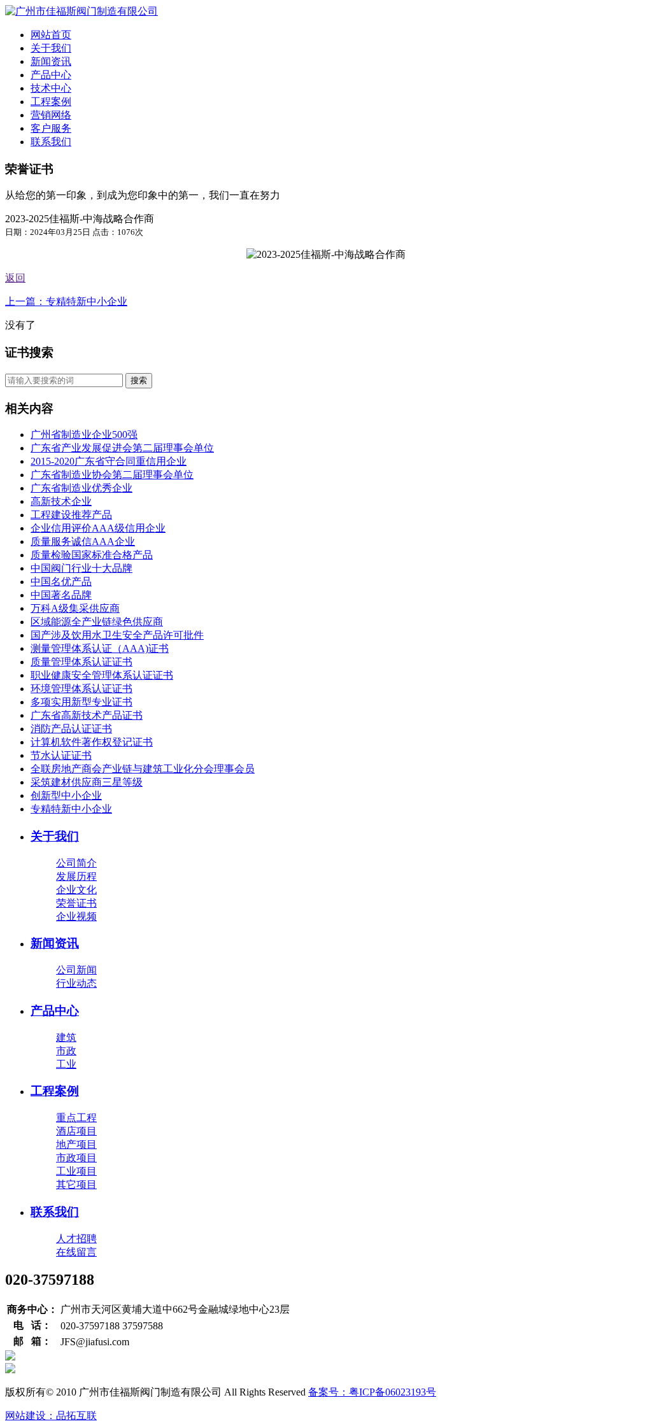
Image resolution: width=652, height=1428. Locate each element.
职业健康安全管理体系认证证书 (102, 675)
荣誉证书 (76, 903)
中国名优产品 (61, 581)
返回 (15, 277)
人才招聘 (76, 1238)
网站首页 (51, 34)
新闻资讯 (51, 61)
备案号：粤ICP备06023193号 (372, 1392)
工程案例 (51, 101)
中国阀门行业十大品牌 (81, 568)
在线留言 (76, 1252)
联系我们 (51, 141)
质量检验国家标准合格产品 (92, 554)
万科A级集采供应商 (75, 608)
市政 (66, 1050)
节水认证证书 (61, 755)
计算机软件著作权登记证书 (92, 742)
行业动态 (76, 983)
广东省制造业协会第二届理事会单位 (112, 474)
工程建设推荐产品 (71, 514)
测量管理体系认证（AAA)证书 (100, 648)
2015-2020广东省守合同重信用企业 (109, 461)
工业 (66, 1064)
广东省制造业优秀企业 (81, 488)
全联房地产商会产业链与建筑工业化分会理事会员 (143, 768)
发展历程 (76, 876)
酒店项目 (76, 1131)
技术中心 (51, 88)
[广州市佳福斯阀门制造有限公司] (81, 11)
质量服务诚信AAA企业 (83, 541)
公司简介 (76, 863)
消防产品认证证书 (71, 728)
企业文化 (76, 889)
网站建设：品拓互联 (51, 1415)
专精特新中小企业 (71, 808)
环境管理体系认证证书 (81, 688)
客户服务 (51, 128)
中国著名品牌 (61, 595)
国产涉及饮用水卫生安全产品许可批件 (117, 635)
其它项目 (76, 1184)
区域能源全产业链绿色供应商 (97, 621)
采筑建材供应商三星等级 (87, 782)
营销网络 (51, 115)
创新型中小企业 (66, 795)
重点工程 (76, 1117)
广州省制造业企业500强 (84, 434)
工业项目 (76, 1171)
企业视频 (76, 916)
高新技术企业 (61, 501)
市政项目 (76, 1157)
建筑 (66, 1037)
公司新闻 (76, 970)
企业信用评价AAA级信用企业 (98, 528)
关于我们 (51, 48)
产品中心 (51, 74)
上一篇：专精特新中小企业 (66, 301)
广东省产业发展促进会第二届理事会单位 (122, 447)
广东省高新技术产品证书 (87, 715)
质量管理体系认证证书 (81, 661)
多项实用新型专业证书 (81, 701)
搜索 (139, 380)
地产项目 (76, 1144)
